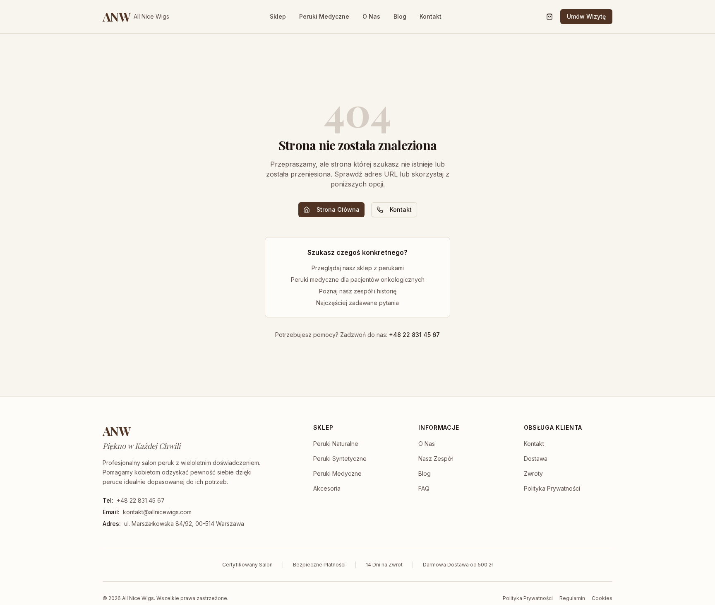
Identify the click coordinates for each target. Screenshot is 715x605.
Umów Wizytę (586, 16)
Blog (399, 16)
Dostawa (535, 458)
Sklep (278, 16)
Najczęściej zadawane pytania (357, 302)
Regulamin (572, 598)
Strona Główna (338, 209)
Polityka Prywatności (552, 488)
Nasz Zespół (435, 458)
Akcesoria (327, 488)
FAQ (423, 488)
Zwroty (533, 473)
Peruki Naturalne (335, 443)
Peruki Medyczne (324, 16)
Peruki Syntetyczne (340, 458)
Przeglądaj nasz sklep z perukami (358, 267)
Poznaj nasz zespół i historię (357, 291)
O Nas (371, 16)
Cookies (602, 598)
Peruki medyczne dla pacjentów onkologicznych (358, 279)
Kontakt (430, 16)
